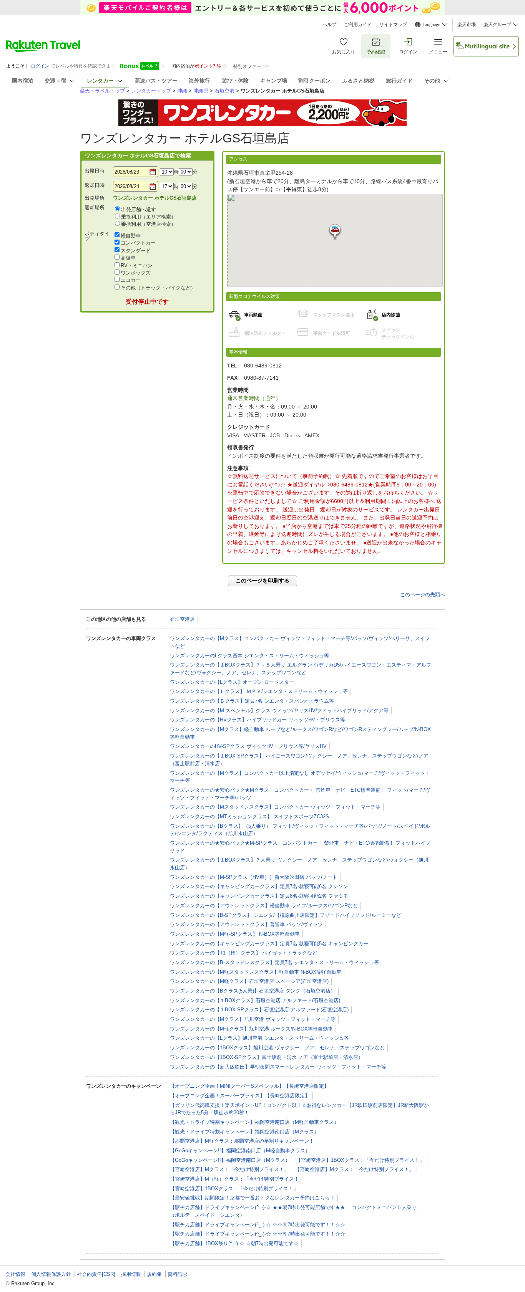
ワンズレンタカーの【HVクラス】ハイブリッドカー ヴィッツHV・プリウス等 (257, 720)
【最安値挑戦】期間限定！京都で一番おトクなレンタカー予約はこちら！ (252, 1198)
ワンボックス (136, 273)
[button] (335, 232)
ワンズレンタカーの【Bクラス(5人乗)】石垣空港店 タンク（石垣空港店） (253, 991)
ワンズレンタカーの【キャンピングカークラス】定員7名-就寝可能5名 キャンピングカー (269, 943)
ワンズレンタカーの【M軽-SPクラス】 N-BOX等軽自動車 (235, 934)
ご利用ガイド (358, 24)
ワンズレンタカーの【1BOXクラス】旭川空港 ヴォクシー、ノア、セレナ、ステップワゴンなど (277, 1047)
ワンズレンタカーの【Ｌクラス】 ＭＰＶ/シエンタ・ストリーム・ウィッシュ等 (259, 691)
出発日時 (95, 171)
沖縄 (182, 91)
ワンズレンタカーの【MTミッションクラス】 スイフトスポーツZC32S (249, 816)
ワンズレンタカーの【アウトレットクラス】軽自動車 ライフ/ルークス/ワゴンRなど (264, 905)
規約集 (154, 1274)
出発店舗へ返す (138, 209)
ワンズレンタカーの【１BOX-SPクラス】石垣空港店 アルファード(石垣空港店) (259, 1009)
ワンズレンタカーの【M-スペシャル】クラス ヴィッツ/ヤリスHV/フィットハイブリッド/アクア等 (279, 710)
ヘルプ (329, 24)
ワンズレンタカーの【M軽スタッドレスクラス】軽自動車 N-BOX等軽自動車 (255, 972)
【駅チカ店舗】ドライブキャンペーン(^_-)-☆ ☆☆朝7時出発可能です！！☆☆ (257, 1224)
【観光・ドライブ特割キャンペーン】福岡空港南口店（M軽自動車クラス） (254, 1122)
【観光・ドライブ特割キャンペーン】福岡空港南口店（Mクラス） (244, 1132)
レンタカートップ (151, 91)
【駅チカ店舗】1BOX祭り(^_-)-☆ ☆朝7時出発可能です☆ (234, 1243)
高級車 (128, 258)
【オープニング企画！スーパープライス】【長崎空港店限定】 (240, 1095)
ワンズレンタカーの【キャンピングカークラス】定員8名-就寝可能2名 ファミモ (259, 896)
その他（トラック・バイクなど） (158, 288)
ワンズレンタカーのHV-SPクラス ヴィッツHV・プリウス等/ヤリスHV (248, 746)
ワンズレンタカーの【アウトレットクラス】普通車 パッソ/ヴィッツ (246, 924)
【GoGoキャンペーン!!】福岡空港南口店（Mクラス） (230, 1160)
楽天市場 (466, 24)
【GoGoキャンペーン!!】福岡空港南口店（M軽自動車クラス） (240, 1150)
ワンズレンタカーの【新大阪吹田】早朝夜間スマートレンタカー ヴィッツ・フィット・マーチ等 (278, 1067)
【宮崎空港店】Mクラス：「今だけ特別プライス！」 (229, 1169)
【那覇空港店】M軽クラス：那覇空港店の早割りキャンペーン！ (242, 1141)
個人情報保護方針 (51, 1274)
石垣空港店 (182, 619)
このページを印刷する (262, 580)
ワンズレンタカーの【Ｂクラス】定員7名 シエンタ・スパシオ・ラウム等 (252, 701)
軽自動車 (131, 235)
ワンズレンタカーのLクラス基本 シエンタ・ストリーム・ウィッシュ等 (249, 655)
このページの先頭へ (422, 594)
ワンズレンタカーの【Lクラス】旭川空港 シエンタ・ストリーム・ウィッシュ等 (259, 1038)
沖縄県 (200, 91)
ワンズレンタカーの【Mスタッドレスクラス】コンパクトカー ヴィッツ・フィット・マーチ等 (275, 807)
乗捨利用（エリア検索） (148, 217)
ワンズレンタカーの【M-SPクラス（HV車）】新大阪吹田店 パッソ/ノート (253, 877)
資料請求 (178, 1274)
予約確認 (376, 52)
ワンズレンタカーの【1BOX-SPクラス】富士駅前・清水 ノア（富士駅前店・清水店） (266, 1057)
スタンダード (136, 250)
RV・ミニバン (137, 265)
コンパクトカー (138, 243)
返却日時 (95, 185)
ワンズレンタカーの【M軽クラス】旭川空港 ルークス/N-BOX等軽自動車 (251, 1029)
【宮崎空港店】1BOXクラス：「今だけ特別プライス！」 (360, 1160)
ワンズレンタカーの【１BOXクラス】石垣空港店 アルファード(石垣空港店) (255, 1000)
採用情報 (131, 1274)
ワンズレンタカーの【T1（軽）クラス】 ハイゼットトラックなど (243, 953)
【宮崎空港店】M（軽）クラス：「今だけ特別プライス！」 (237, 1179)
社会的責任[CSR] (96, 1274)
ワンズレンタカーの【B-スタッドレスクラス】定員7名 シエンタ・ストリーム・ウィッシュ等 (274, 962)
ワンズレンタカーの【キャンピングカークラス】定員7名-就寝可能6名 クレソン (259, 886)
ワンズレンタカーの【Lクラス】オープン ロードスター (232, 682)
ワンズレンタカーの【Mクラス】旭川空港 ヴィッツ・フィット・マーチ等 (253, 1019)
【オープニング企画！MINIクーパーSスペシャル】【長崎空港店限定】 (249, 1086)
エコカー (131, 280)
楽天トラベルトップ (102, 91)
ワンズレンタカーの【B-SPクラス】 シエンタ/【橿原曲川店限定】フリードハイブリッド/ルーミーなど (285, 915)
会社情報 (15, 1274)
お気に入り (343, 52)
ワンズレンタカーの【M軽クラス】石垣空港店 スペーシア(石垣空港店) (249, 981)
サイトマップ (393, 24)
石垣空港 (224, 91)
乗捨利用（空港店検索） (148, 224)
